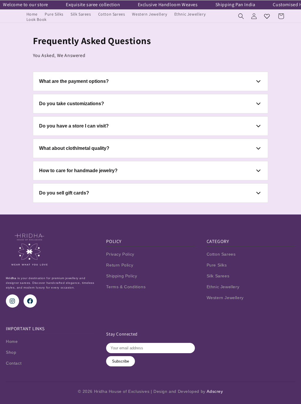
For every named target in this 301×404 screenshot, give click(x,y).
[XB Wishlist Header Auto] (266, 16)
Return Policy (119, 265)
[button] (241, 16)
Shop (11, 352)
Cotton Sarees (221, 254)
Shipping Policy (121, 276)
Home (12, 341)
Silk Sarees (218, 276)
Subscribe (120, 361)
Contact (13, 363)
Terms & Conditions (126, 286)
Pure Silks (217, 265)
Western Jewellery (225, 297)
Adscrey (215, 391)
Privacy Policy (120, 254)
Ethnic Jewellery (223, 286)
